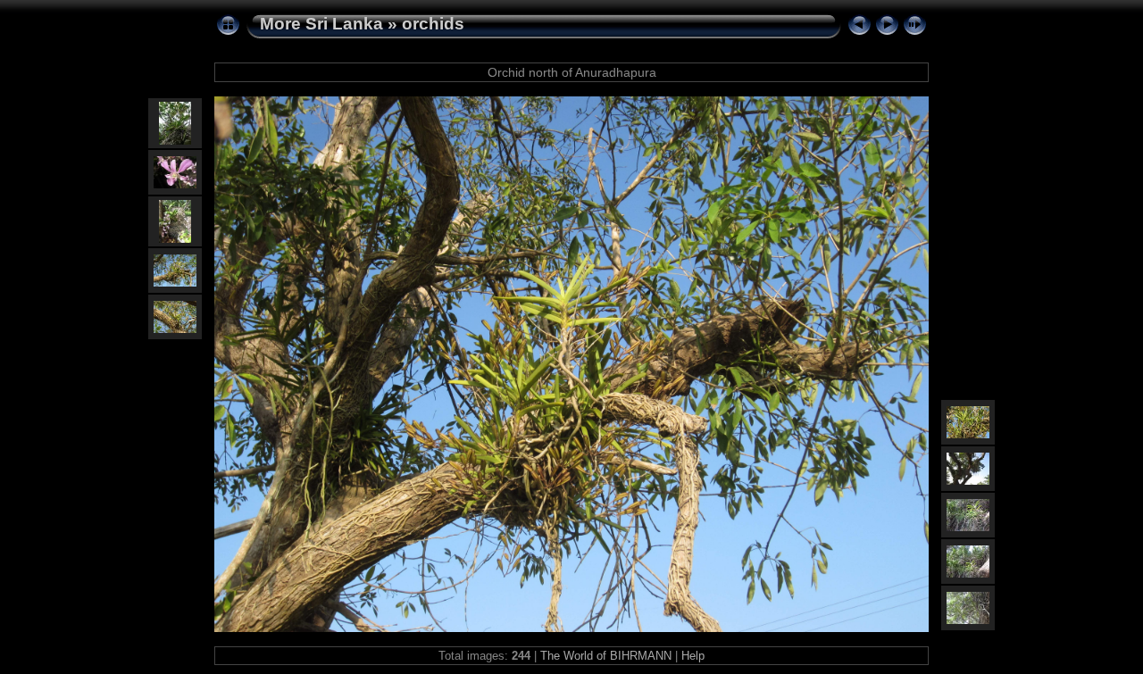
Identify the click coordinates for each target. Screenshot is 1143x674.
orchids (433, 23)
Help (693, 655)
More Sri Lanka (321, 23)
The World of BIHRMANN (606, 655)
